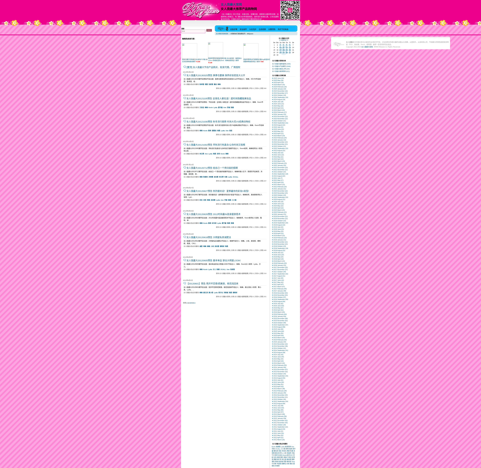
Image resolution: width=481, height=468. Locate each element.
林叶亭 (279, 459)
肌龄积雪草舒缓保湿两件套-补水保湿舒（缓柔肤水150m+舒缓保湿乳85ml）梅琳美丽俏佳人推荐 (225, 61)
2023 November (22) (281, 119)
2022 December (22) (281, 142)
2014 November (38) (281, 346)
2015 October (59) (280, 323)
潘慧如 (214, 131)
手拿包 (284, 451)
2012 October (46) (280, 399)
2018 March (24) (279, 261)
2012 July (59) (278, 406)
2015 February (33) (280, 340)
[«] (187, 303)
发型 (204, 200)
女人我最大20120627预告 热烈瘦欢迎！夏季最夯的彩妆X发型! (218, 191)
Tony (293, 461)
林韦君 (214, 223)
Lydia (215, 107)
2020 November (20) (281, 193)
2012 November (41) (281, 397)
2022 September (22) (281, 148)
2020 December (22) (281, 191)
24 (280, 52)
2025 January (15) (280, 89)
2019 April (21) (279, 233)
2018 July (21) (278, 253)
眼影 (293, 459)
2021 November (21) (281, 170)
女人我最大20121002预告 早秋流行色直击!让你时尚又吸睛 (216, 145)
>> (287, 40)
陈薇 (232, 107)
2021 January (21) (280, 189)
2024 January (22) (280, 114)
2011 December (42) (281, 420)
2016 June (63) (279, 306)
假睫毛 (283, 464)
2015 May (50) (278, 333)
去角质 (277, 466)
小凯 (284, 453)
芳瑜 (228, 107)
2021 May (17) (278, 180)
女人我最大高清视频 (281, 71)
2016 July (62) (278, 304)
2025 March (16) (279, 85)
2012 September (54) (281, 401)
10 (280, 47)
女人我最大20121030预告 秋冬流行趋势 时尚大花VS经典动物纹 (218, 121)
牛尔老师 (275, 455)
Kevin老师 (286, 455)
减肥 (201, 246)
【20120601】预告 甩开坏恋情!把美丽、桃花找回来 (212, 283)
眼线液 (289, 461)
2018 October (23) (280, 246)
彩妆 (201, 200)
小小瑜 (234, 200)
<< (280, 40)
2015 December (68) (281, 318)
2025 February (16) (280, 87)
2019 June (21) (279, 229)
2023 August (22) (279, 125)
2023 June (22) (279, 129)
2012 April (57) (279, 412)
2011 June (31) (279, 433)
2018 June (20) (279, 255)
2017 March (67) (279, 287)
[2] (190, 303)
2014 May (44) (278, 359)
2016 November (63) (281, 295)
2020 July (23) (278, 201)
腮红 (281, 457)
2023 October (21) (280, 121)
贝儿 (214, 269)
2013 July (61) (278, 380)
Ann (224, 107)
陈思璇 (280, 461)
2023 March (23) (279, 136)
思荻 (230, 131)
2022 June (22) (279, 155)
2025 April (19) (279, 82)
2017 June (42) (279, 280)
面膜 (275, 459)
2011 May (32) (278, 435)
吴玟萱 (216, 177)
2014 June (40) (279, 357)
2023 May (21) (278, 131)
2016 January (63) (280, 316)
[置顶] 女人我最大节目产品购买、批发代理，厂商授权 (213, 67)
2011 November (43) (281, 423)
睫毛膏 (276, 451)
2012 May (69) (278, 410)
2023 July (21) (278, 127)
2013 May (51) (278, 384)
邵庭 (278, 457)
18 (284, 50)
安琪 (218, 154)
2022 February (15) (280, 163)
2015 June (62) (279, 331)
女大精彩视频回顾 (222, 34)
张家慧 (211, 84)
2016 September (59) (281, 299)
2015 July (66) (278, 329)
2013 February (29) (280, 391)
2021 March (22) (279, 184)
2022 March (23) (279, 161)
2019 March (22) (279, 236)
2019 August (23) (279, 225)
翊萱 (206, 84)
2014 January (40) (280, 367)
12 (287, 47)
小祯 (212, 246)
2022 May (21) (278, 157)
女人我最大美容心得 (281, 69)
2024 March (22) (279, 110)
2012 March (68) (279, 414)
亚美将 (289, 453)
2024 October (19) (280, 95)
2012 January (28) (280, 418)
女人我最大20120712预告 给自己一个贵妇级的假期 (212, 168)
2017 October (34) (280, 272)
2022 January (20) (280, 165)
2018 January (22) (280, 265)
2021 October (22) (280, 172)
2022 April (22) (279, 159)
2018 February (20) (280, 263)
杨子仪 (220, 293)
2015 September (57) (281, 325)
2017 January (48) (280, 291)
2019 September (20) (281, 223)
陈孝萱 (202, 84)
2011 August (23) (279, 429)
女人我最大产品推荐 (281, 66)
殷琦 (209, 131)
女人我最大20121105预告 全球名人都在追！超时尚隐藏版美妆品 (219, 98)
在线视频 (262, 29)
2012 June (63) (279, 408)
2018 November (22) (281, 244)
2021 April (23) (279, 182)
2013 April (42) (279, 386)
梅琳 (219, 84)
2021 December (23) (281, 167)
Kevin (211, 107)
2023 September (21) (281, 123)
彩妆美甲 (243, 29)
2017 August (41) (279, 276)
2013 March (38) (279, 389)
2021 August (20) (279, 176)
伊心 (281, 453)
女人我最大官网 (231, 4)
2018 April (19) (279, 259)
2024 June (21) (279, 104)
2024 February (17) (280, 112)
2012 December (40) (281, 395)
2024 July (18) (278, 102)
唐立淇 (205, 293)
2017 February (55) (280, 289)
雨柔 (218, 131)
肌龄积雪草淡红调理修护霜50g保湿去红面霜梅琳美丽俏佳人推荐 (256, 61)
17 (280, 50)
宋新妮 (226, 293)
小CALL (235, 177)
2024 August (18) (279, 99)
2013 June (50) (279, 382)
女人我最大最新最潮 (281, 64)
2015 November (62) (281, 321)
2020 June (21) (279, 204)
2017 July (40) (278, 278)
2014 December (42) (281, 344)
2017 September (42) (281, 274)
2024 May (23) (278, 106)
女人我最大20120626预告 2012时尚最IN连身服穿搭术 (214, 214)
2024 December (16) (281, 91)
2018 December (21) (281, 242)
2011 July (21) (278, 431)
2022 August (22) (279, 150)
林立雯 (202, 154)
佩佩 (229, 200)
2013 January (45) (280, 393)
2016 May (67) (278, 308)
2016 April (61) (279, 310)
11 (283, 47)
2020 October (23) (280, 195)
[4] (193, 303)
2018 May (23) (278, 257)
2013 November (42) (281, 372)
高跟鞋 (278, 447)
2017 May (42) (278, 282)
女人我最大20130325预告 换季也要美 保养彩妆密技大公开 (216, 75)
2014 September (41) (281, 350)
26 (287, 52)
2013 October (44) (280, 374)
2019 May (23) (278, 231)
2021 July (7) (278, 178)
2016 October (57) (280, 297)
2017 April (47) (279, 284)
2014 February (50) (280, 365)
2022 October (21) (280, 146)
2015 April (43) (279, 335)
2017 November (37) (281, 270)
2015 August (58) (279, 327)
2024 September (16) (281, 97)
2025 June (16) (279, 78)
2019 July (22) (278, 227)
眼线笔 (289, 459)
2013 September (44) (281, 376)
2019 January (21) (280, 240)
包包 (275, 457)
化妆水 (280, 455)
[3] (191, 303)
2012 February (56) (280, 416)
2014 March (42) (279, 363)
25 (284, 52)
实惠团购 (271, 29)
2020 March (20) (279, 210)
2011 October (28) (280, 425)
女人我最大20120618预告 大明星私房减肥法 (209, 237)
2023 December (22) (281, 116)
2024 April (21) (279, 108)
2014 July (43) (278, 355)
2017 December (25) (281, 267)
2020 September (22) (281, 197)
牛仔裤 (274, 464)
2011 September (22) (281, 427)
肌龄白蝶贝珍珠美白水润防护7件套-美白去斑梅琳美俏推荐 (195, 61)
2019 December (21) (281, 216)
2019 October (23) (280, 221)
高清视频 (288, 447)
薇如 (215, 84)
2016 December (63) (281, 293)
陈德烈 (205, 177)
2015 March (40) (279, 338)
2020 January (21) (280, 214)
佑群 (290, 449)
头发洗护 (252, 29)
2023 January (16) (280, 140)
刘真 (225, 177)
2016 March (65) (279, 312)
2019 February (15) (280, 238)
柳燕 (287, 449)
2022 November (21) (281, 144)
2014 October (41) (280, 348)
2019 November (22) (281, 218)
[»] (194, 303)
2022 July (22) (278, 153)
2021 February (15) (280, 187)
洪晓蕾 (211, 177)
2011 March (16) (279, 440)
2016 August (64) (279, 301)
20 (290, 50)
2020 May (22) (278, 206)
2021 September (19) (281, 174)
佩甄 (208, 246)
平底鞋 (279, 464)
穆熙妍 (222, 246)
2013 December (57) (281, 369)
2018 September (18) (281, 248)
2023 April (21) (279, 133)
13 (290, 47)
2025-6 (283, 40)
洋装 (293, 453)
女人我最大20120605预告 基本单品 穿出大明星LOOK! (214, 260)
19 (287, 50)
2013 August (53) (279, 378)
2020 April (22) (279, 208)
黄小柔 (211, 293)
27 (290, 52)
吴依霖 (213, 200)
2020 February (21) (280, 212)
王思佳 (202, 107)
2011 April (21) (278, 437)
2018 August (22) (279, 250)
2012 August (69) (279, 403)
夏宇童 (220, 107)
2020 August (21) (279, 199)
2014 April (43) (279, 361)
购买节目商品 (283, 29)
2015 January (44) (280, 342)
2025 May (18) (278, 80)
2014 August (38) (279, 352)
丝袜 (287, 464)
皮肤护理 (233, 29)
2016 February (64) (280, 314)
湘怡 (273, 461)
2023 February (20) (280, 138)
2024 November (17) (281, 93)
